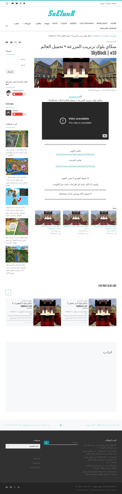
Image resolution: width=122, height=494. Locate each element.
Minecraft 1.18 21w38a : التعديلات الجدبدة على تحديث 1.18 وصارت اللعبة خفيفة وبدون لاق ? (99, 472)
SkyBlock (97, 36)
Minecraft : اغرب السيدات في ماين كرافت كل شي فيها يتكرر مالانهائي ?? (100, 446)
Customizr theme (110, 490)
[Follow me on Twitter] (24, 3)
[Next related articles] (8, 292)
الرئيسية (113, 36)
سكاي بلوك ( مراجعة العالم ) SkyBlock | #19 (50, 227)
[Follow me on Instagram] (20, 3)
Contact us (36, 463)
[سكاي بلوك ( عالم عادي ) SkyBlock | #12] (75, 217)
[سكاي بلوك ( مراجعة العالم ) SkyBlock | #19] (48, 217)
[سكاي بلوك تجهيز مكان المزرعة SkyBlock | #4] (103, 217)
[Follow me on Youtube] (17, 3)
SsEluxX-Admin (110, 90)
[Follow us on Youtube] (13, 3)
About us (37, 458)
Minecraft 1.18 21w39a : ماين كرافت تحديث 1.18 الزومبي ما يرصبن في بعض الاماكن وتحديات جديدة (100, 459)
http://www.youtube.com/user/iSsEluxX (75, 166)
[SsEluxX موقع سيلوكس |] (61, 13)
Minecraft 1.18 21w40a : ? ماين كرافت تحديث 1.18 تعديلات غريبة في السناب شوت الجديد (99, 452)
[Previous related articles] (14, 292)
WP (87, 490)
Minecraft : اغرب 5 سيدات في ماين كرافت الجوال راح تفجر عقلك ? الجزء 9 (101, 466)
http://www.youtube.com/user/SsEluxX (75, 154)
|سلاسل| (105, 36)
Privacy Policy (35, 467)
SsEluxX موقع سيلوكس (100, 486)
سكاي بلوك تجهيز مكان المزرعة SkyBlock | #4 (105, 227)
